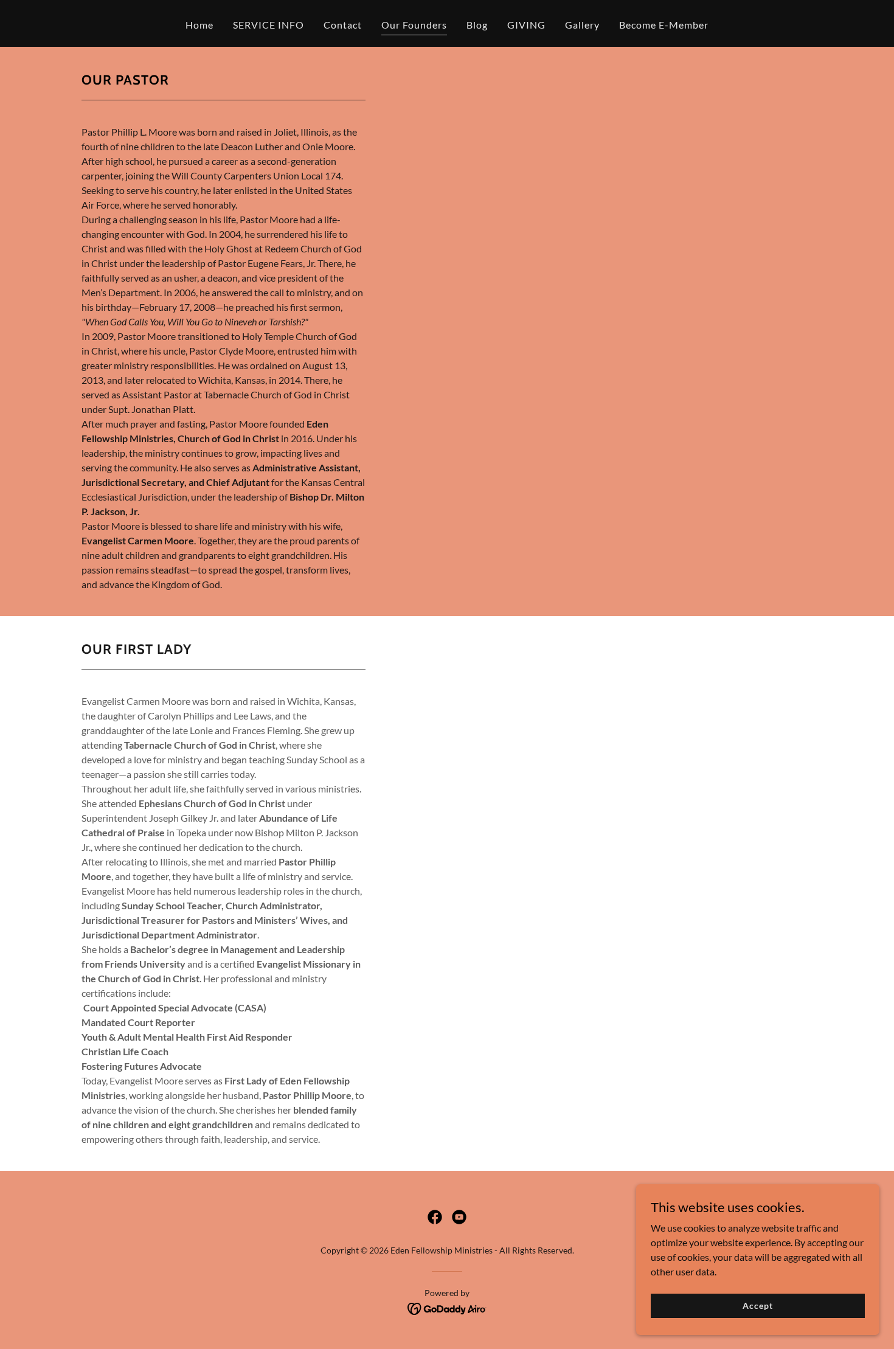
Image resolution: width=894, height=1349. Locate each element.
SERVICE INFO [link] (268, 24)
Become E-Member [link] (664, 24)
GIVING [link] (526, 24)
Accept (757, 1305)
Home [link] (199, 24)
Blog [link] (477, 24)
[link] (435, 1217)
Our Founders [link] (414, 24)
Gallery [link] (582, 24)
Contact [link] (343, 24)
